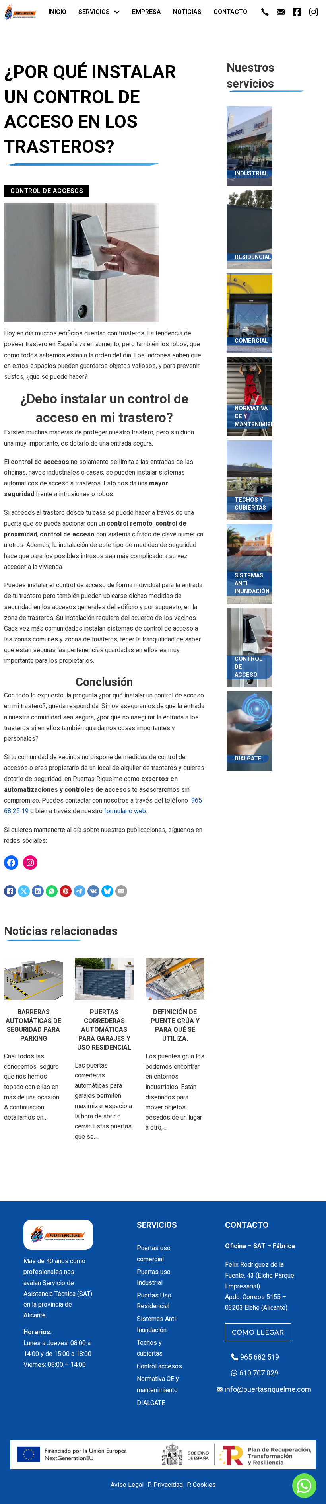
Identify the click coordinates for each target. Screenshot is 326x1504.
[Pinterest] (66, 891)
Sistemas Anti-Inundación (157, 1324)
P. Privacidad (165, 1484)
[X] (24, 891)
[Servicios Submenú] (117, 12)
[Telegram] (79, 891)
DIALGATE (151, 1403)
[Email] (121, 891)
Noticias (187, 12)
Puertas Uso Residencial (154, 1301)
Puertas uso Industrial (154, 1277)
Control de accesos (46, 191)
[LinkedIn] (38, 891)
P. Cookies (201, 1484)
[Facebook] (10, 891)
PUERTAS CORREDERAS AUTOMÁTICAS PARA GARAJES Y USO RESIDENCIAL (104, 1030)
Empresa (146, 12)
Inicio (57, 12)
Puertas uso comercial (154, 1253)
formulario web (125, 811)
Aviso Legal (127, 1484)
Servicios (94, 12)
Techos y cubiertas (150, 1348)
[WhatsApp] (52, 891)
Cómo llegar (258, 1332)
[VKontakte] (93, 891)
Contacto (230, 12)
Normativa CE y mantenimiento (158, 1384)
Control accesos (159, 1366)
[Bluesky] (107, 891)
